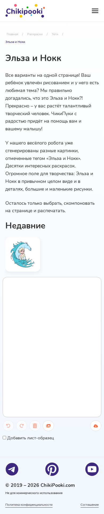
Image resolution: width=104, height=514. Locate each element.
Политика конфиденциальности (29, 505)
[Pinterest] (52, 469)
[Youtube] (92, 469)
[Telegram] (12, 469)
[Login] (68, 11)
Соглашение (90, 505)
